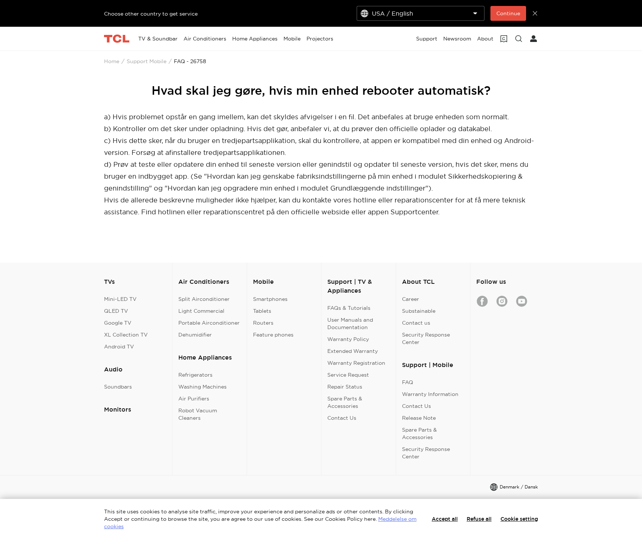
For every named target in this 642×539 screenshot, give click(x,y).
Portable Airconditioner (209, 322)
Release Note (419, 418)
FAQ (407, 382)
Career (410, 299)
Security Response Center (426, 338)
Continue (508, 13)
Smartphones (270, 299)
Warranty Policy (348, 339)
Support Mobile (146, 61)
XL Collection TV (126, 334)
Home (111, 61)
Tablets (262, 311)
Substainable (418, 311)
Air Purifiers (193, 398)
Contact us (416, 322)
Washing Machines (202, 386)
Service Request (348, 374)
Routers (263, 322)
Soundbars (118, 386)
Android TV (119, 346)
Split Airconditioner (204, 299)
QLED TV (116, 311)
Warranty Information (430, 394)
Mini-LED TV (120, 299)
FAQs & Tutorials (348, 308)
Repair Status (344, 386)
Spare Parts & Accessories (344, 402)
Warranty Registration (356, 363)
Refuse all (479, 519)
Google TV (118, 322)
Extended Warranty (352, 351)
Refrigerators (195, 374)
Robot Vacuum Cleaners (197, 414)
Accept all (445, 519)
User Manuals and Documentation (350, 323)
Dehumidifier (195, 334)
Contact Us (341, 418)
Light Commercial (201, 311)
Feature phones (273, 334)
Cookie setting (519, 519)
